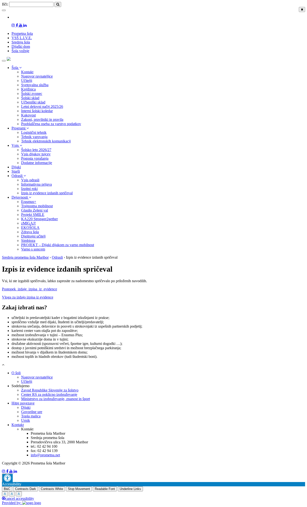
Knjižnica (28, 89)
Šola (15, 68)
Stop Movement (79, 489)
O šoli (16, 373)
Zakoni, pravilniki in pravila (42, 119)
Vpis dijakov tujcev (36, 154)
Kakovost (28, 115)
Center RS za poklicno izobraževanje (49, 394)
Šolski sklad (30, 98)
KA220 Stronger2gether (39, 219)
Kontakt (27, 72)
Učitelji (26, 81)
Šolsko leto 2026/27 (36, 150)
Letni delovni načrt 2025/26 (42, 106)
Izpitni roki (29, 189)
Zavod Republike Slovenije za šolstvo (49, 390)
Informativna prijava (36, 184)
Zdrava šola (30, 232)
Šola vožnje (20, 51)
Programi (19, 128)
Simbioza (28, 240)
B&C (7, 489)
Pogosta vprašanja (34, 158)
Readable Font (105, 489)
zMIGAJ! (28, 223)
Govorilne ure (31, 412)
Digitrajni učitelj (33, 236)
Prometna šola (22, 33)
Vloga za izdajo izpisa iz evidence (27, 297)
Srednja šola (21, 42)
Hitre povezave (23, 403)
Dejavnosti (20, 197)
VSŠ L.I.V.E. (22, 38)
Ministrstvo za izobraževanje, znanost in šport (55, 399)
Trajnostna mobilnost (37, 206)
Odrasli (18, 176)
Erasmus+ (28, 202)
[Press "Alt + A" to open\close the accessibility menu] (7, 478)
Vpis (16, 145)
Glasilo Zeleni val (34, 210)
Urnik (25, 420)
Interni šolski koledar (37, 111)
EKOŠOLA (30, 228)
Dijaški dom (21, 46)
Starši (16, 171)
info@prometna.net (45, 455)
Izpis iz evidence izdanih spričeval (47, 193)
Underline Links (130, 489)
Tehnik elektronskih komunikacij (46, 141)
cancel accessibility (19, 498)
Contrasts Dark (25, 489)
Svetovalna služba (34, 85)
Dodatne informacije (36, 163)
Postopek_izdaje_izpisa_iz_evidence (29, 289)
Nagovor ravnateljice (37, 76)
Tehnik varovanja (34, 137)
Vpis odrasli (30, 180)
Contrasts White (52, 489)
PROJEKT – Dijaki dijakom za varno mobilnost (57, 245)
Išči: (5, 4)
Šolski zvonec (31, 94)
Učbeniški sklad (33, 102)
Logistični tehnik (34, 132)
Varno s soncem (33, 249)
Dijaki (16, 167)
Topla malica (31, 416)
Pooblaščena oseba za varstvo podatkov (51, 124)
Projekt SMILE (32, 215)
